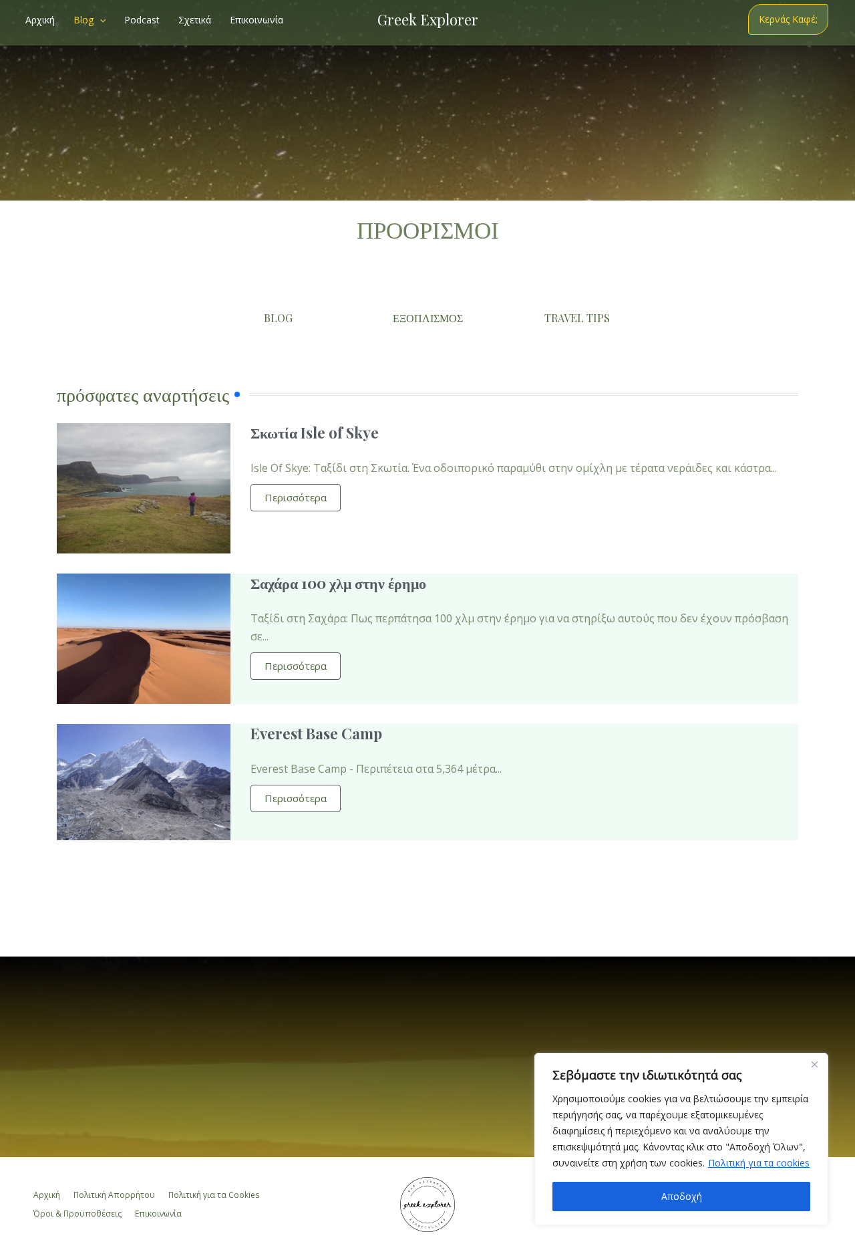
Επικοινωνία (256, 19)
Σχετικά (194, 19)
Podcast (142, 19)
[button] (100, 20)
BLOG (278, 318)
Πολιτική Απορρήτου (114, 1195)
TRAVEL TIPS (577, 318)
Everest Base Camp (316, 733)
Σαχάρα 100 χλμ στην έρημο (338, 583)
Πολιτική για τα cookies (759, 1162)
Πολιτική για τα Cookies (213, 1195)
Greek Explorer (427, 19)
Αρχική (40, 19)
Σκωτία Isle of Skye (314, 432)
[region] (681, 1139)
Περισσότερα (296, 497)
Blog (83, 19)
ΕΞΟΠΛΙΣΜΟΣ (428, 318)
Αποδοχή (681, 1196)
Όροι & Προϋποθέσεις (77, 1213)
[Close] (814, 1064)
